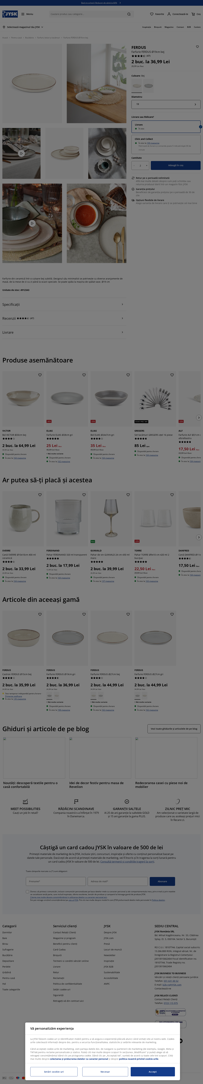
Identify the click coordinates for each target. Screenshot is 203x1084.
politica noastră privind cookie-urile (138, 1058)
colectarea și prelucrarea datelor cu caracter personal (79, 1058)
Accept (153, 1071)
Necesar (105, 1071)
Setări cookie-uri (54, 1071)
